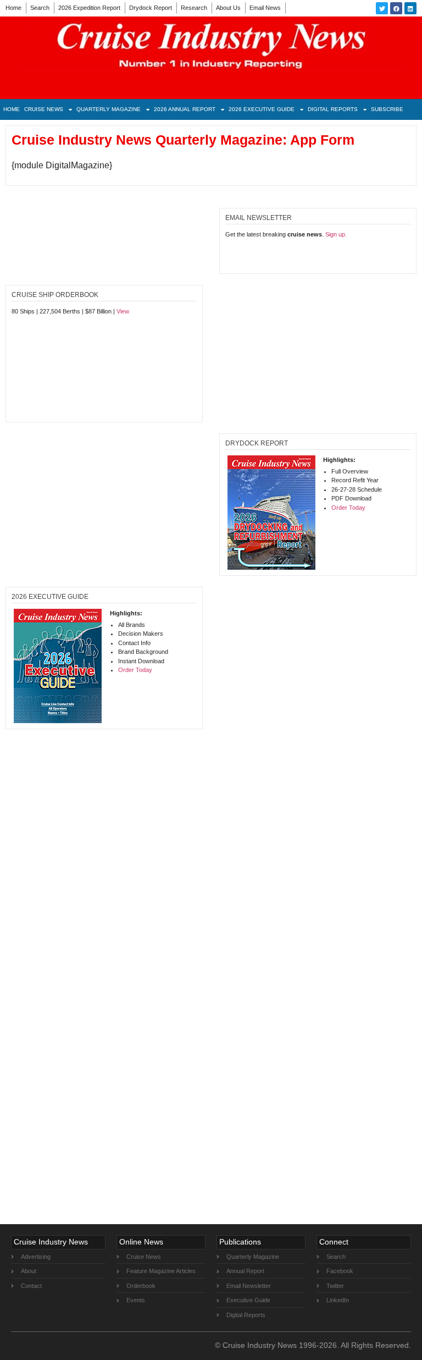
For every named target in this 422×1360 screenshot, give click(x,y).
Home (13, 7)
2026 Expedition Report (89, 7)
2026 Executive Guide (262, 109)
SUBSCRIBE (387, 109)
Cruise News (43, 109)
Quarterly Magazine (108, 109)
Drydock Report (150, 7)
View (122, 311)
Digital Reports (333, 109)
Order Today (348, 507)
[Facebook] (396, 8)
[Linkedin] (410, 8)
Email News (265, 7)
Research (194, 7)
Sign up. (336, 234)
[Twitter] (382, 8)
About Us (228, 7)
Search (39, 7)
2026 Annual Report (184, 109)
